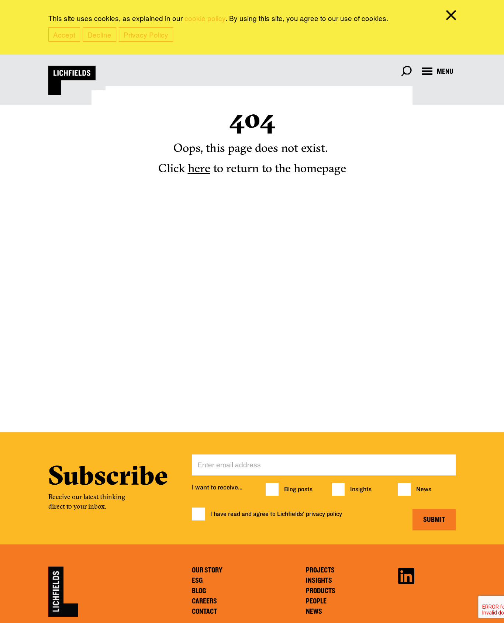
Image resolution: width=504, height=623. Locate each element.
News (423, 489)
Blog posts (298, 489)
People (316, 601)
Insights (361, 489)
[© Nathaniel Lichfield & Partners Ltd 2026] (72, 80)
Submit (434, 519)
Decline (99, 34)
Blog (199, 591)
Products (320, 591)
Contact (204, 611)
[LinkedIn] (406, 575)
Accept (64, 34)
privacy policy (324, 514)
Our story (207, 570)
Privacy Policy (146, 34)
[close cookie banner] (452, 16)
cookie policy (204, 18)
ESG (197, 580)
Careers (204, 601)
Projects (320, 570)
